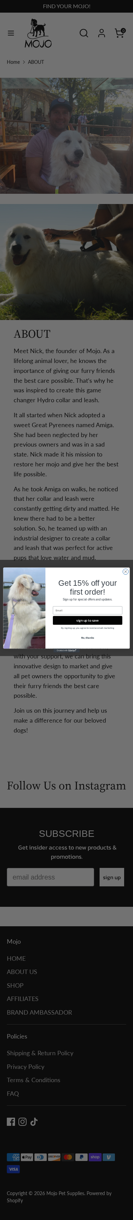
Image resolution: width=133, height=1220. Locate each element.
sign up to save (87, 620)
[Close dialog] (126, 572)
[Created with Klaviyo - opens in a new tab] (66, 650)
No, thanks (87, 638)
